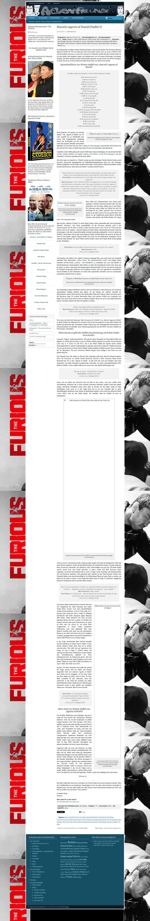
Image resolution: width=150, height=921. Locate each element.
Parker (96, 358)
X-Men (101, 210)
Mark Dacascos (92, 43)
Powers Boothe (103, 822)
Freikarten (76, 853)
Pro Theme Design (64, 907)
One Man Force (33, 333)
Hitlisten (34, 856)
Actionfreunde (75, 10)
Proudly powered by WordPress (36, 907)
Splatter (80, 874)
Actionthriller (66, 845)
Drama (77, 851)
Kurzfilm (62, 862)
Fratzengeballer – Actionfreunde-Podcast (42, 852)
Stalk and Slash (39, 898)
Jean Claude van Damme (66, 859)
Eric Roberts (84, 851)
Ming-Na (95, 822)
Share (83, 812)
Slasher (75, 874)
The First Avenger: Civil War (80, 722)
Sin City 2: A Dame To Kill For (70, 343)
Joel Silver (76, 859)
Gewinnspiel (66, 856)
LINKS (48, 3)
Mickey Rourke (80, 866)
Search (31, 342)
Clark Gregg (110, 817)
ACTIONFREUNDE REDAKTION (36, 3)
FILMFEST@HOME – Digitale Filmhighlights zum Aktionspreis (38, 324)
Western (79, 877)
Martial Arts (70, 864)
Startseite (32, 18)
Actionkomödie (81, 842)
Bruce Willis (76, 846)
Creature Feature (39, 890)
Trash (75, 877)
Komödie (83, 859)
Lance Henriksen (70, 862)
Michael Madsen (64, 866)
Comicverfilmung (61, 820)
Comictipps (35, 849)
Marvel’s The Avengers (92, 146)
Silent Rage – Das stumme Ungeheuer (107, 828)
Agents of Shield (86, 817)
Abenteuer (63, 843)
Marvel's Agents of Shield (86, 822)
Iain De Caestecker (112, 820)
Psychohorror (38, 895)
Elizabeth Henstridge (92, 820)
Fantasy (63, 853)
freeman (61, 31)
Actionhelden (36, 874)
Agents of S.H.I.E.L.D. (75, 817)
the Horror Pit (38, 900)
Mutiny (31, 320)
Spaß (34, 864)
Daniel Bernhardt (71, 820)
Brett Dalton (94, 817)
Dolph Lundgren (68, 851)
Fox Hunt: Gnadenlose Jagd (37, 336)
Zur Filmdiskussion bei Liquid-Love (68, 802)
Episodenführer (102, 820)
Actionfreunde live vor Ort (40, 843)
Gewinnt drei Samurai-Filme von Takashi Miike (73, 828)
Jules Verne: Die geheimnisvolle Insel (92, 260)
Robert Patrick (79, 869)
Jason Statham (84, 857)
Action (66, 817)
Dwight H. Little (81, 820)
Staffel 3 (116, 822)
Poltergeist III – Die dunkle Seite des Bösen (40, 329)
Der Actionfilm (43, 18)
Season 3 (110, 822)
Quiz (73, 868)
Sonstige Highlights (77, 18)
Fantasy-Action (70, 853)
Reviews (66, 18)
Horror (34, 887)
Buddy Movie (84, 846)
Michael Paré (72, 866)
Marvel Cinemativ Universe (70, 822)
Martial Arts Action (80, 864)
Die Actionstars (55, 18)
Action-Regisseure (38, 872)
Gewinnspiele (36, 885)
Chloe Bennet (102, 817)
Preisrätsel (67, 869)
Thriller (69, 876)
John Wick (62, 393)
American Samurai (83, 54)
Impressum (56, 3)
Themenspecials (37, 866)
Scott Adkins (68, 874)
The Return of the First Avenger (102, 154)
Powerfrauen (36, 877)
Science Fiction (79, 871)
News (34, 861)
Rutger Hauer (68, 872)
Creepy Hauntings (40, 892)
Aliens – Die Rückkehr (84, 262)
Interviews (35, 859)
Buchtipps (35, 846)
